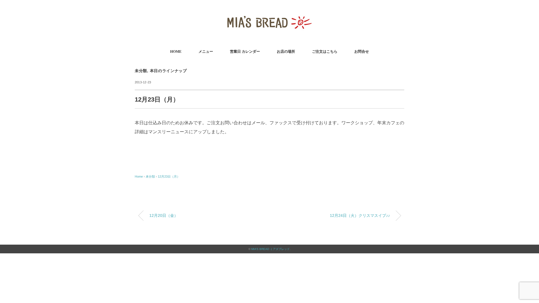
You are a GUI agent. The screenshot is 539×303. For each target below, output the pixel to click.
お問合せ (361, 51)
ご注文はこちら (324, 51)
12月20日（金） (163, 215)
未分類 (141, 71)
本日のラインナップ (168, 71)
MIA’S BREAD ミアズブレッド (270, 249)
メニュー (205, 51)
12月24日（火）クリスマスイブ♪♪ (360, 215)
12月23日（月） (169, 176)
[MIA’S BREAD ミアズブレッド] (269, 12)
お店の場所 (286, 51)
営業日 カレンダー (245, 51)
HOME (176, 51)
